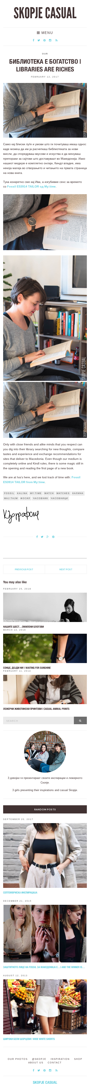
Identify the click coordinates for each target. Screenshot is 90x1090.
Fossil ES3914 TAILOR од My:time (31, 186)
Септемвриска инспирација (20, 892)
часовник (40, 498)
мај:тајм (11, 498)
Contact (55, 1062)
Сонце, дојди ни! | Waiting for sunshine (27, 667)
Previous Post (24, 569)
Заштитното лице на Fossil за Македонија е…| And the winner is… (44, 967)
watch (49, 493)
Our (45, 54)
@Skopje (39, 1059)
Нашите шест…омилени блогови (23, 626)
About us (35, 1062)
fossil (9, 493)
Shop (78, 1059)
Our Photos (18, 1059)
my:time (36, 493)
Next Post (65, 569)
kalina (22, 493)
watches (63, 493)
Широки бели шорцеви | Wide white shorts (29, 1039)
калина (78, 493)
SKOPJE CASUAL (45, 13)
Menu (46, 33)
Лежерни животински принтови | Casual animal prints (36, 708)
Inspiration (60, 1059)
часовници (59, 498)
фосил (25, 498)
